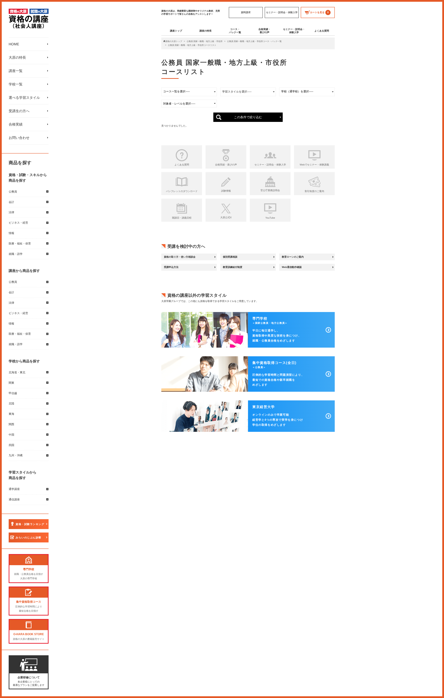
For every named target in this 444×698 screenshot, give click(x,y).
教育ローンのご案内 (293, 256)
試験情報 (226, 190)
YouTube (270, 217)
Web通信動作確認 (292, 267)
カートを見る (319, 12)
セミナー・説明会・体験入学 (282, 12)
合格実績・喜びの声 (264, 31)
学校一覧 (16, 84)
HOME (14, 44)
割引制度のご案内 (314, 191)
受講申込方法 (171, 267)
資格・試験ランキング (30, 524)
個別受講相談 (230, 256)
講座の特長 (205, 30)
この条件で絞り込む (248, 117)
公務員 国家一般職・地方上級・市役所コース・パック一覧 (254, 41)
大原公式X (226, 217)
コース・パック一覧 (235, 31)
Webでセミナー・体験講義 (314, 164)
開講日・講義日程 (181, 217)
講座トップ (176, 30)
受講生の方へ (19, 111)
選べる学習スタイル (24, 97)
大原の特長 (17, 57)
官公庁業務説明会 (270, 190)
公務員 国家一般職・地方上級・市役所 (205, 41)
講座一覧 (16, 71)
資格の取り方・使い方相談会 (179, 256)
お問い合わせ (19, 138)
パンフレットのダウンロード (182, 191)
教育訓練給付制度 (232, 267)
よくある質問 (321, 30)
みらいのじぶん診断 (28, 537)
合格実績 (16, 124)
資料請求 (246, 12)
